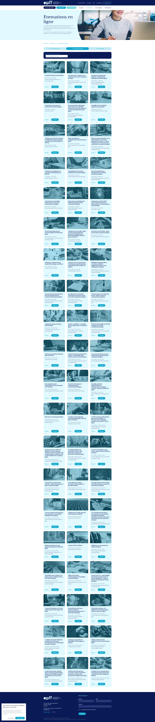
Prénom (80, 699)
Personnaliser (11, 718)
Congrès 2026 (71, 7)
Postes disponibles (49, 7)
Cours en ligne (98, 7)
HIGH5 (84, 719)
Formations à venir (56, 48)
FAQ (94, 2)
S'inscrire (55, 86)
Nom (97, 699)
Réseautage (101, 48)
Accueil (46, 43)
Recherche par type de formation (52, 54)
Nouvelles (89, 2)
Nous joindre (99, 2)
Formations (89, 7)
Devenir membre (81, 2)
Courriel (80, 704)
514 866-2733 (47, 708)
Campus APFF (61, 7)
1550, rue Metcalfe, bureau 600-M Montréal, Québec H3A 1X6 (51, 705)
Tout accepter (20, 718)
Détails (46, 86)
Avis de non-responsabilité (70, 719)
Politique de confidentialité (58, 719)
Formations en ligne (78, 48)
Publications (108, 7)
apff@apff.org (46, 709)
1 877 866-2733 (58, 708)
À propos (81, 7)
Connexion (107, 2)
